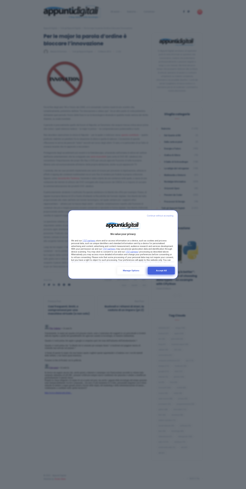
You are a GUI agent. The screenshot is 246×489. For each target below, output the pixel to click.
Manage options (131, 270)
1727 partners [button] (88, 240)
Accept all (161, 270)
